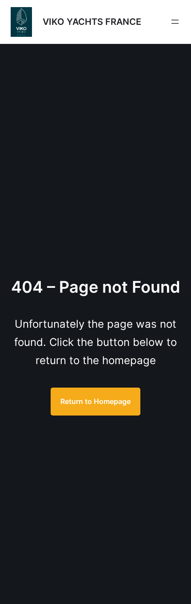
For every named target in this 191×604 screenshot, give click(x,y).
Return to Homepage (95, 401)
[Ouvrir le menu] (175, 21)
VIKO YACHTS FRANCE (92, 21)
